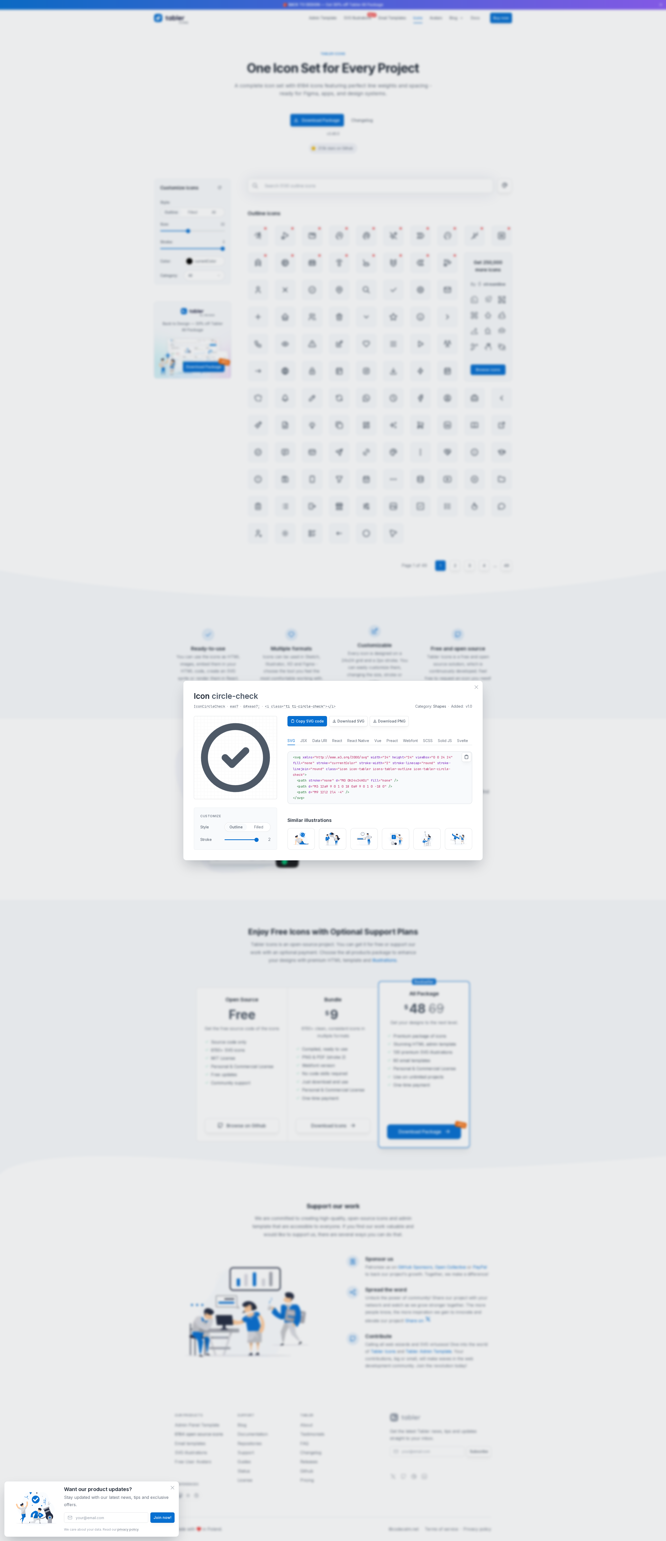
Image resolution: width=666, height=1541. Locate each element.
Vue (377, 740)
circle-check (235, 696)
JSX (303, 740)
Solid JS (445, 740)
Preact (392, 740)
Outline (236, 827)
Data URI (319, 740)
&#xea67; (251, 706)
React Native (358, 740)
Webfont (410, 740)
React (337, 740)
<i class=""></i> (300, 706)
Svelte (462, 740)
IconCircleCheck (209, 706)
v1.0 (468, 706)
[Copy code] (466, 757)
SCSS (428, 740)
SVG (291, 740)
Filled (258, 827)
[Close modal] (476, 687)
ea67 (234, 706)
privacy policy (127, 1529)
